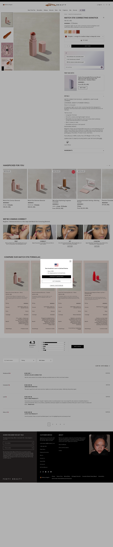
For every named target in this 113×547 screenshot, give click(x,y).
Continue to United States (56, 276)
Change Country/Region (56, 285)
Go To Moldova (56, 281)
